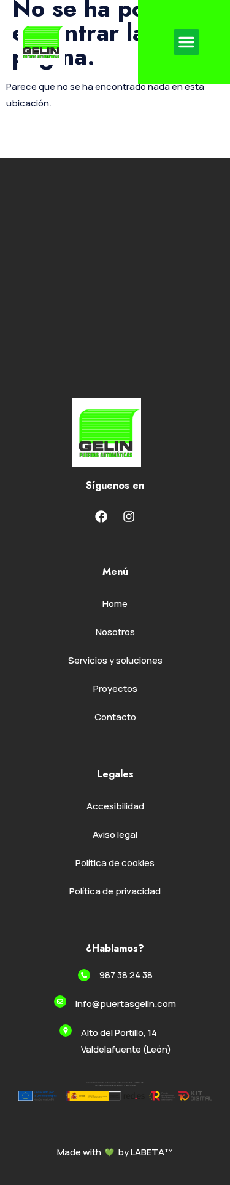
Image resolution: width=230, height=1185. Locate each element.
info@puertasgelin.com (125, 1003)
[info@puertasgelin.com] (60, 1001)
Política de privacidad (115, 891)
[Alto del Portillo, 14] (65, 1030)
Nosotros (115, 631)
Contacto (115, 716)
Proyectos (115, 688)
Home (115, 603)
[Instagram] (129, 516)
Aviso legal (115, 834)
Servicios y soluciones (115, 660)
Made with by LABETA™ (115, 1152)
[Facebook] (101, 516)
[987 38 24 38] (84, 975)
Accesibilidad (115, 806)
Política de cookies (115, 862)
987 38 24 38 (126, 974)
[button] (186, 42)
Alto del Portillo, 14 (119, 1032)
